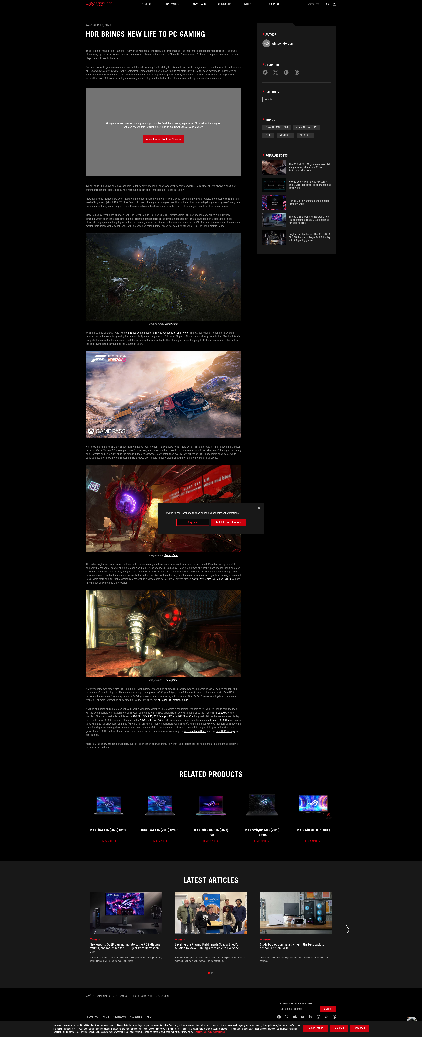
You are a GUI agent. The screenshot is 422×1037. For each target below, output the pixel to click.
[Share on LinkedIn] (286, 72)
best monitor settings (195, 731)
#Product (285, 135)
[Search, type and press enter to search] (328, 4)
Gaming (269, 99)
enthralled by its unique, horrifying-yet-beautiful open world (157, 332)
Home (105, 1016)
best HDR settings (225, 731)
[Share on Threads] (296, 72)
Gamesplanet (171, 323)
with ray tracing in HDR (211, 579)
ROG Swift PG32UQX (215, 712)
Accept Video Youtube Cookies (163, 139)
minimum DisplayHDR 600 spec (216, 720)
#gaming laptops (306, 127)
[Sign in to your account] (334, 4)
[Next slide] (348, 931)
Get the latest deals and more (295, 1003)
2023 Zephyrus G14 (150, 720)
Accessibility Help (141, 1016)
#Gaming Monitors (276, 127)
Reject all (339, 1028)
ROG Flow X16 (185, 716)
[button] (328, 1009)
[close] (259, 508)
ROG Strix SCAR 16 (142, 716)
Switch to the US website (228, 522)
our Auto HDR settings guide (173, 700)
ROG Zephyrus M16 (163, 716)
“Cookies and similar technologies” (210, 1032)
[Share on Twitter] (275, 72)
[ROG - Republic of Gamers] (99, 4)
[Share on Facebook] (265, 72)
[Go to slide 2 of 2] (212, 973)
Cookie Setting (315, 1028)
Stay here (193, 522)
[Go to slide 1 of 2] (209, 973)
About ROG (92, 1016)
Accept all (359, 1028)
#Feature (305, 135)
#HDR (268, 135)
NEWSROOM (119, 1016)
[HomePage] (88, 996)
